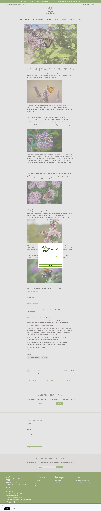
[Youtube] (85, 4)
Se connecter (8, 4)
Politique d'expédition (81, 484)
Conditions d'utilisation (81, 486)
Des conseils (58, 480)
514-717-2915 (12, 487)
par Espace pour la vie (32, 291)
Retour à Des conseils (50, 380)
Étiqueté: (29, 354)
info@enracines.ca (10, 491)
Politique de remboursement (83, 482)
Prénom (29, 423)
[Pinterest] (88, 4)
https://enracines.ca (31, 349)
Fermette (37, 480)
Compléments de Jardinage (41, 484)
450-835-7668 (12, 489)
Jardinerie (37, 482)
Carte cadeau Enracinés (40, 486)
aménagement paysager (33, 357)
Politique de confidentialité (82, 480)
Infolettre (19, 4)
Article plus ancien (31, 380)
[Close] (99, 504)
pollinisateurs (44, 357)
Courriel (29, 429)
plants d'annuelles (33, 257)
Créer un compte (14, 4)
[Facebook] (83, 4)
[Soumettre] (22, 4)
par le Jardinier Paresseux (33, 167)
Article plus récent (69, 380)
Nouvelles (57, 482)
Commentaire (30, 434)
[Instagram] (87, 4)
